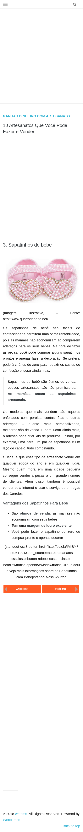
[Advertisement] (41, 56)
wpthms (21, 814)
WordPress (11, 820)
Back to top (71, 826)
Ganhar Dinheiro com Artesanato (36, 116)
